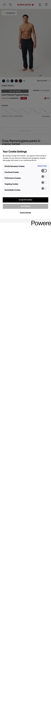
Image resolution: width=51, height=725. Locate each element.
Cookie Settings (25, 212)
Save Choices (25, 206)
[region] (25, 435)
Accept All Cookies (25, 200)
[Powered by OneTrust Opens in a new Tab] (40, 221)
